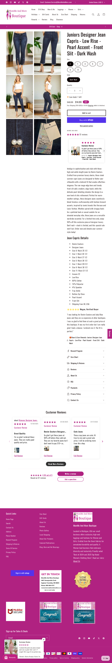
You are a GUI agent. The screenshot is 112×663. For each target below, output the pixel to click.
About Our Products (46, 538)
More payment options (86, 126)
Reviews (42, 526)
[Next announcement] (75, 2)
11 (78, 70)
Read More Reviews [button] (56, 464)
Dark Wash (73, 79)
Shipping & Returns (12, 544)
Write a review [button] (70, 473)
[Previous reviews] (68, 150)
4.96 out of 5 (47, 475)
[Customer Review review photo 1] (16, 450)
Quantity (69, 85)
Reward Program (11, 540)
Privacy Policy (11, 552)
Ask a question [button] (70, 479)
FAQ (7, 556)
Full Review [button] (18, 455)
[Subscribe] (46, 638)
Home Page (9, 519)
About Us (43, 522)
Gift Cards (43, 518)
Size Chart (43, 514)
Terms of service (64, 658)
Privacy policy (54, 658)
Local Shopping (45, 534)
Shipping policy (75, 658)
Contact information (87, 658)
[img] (20, 423)
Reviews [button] (109, 334)
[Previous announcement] (36, 2)
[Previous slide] (9, 441)
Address (8, 531)
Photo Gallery (44, 530)
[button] (61, 9)
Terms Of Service (11, 548)
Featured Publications (47, 543)
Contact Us (10, 527)
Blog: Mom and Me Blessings (49, 547)
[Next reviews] (104, 150)
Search (8, 523)
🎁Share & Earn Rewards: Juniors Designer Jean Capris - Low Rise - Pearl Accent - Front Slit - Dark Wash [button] (86, 340)
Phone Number (11, 536)
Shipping (90, 105)
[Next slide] (102, 441)
